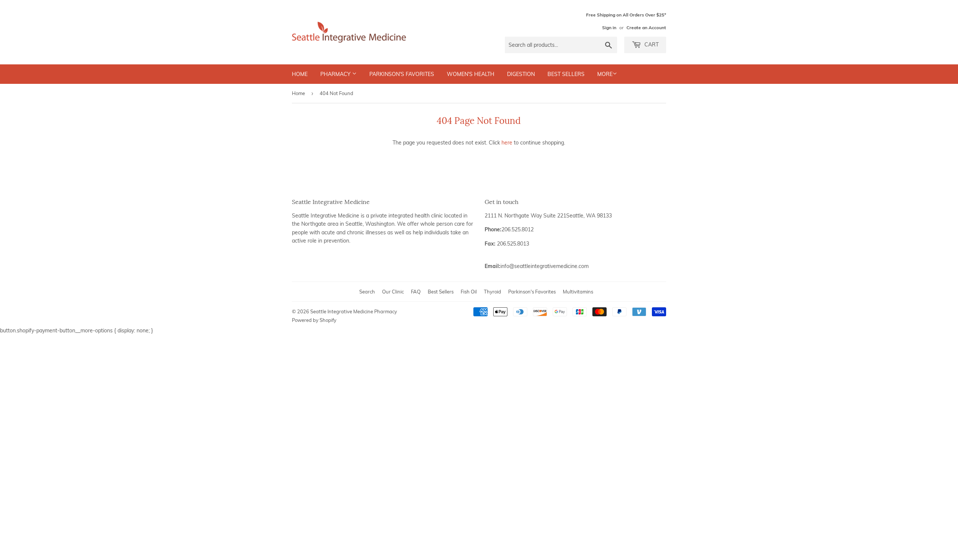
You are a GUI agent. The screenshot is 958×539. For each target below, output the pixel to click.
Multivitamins (578, 292)
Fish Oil (469, 292)
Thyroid (492, 292)
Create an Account (646, 27)
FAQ (416, 292)
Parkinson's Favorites (401, 74)
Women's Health (470, 74)
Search (367, 292)
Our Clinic (393, 292)
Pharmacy (336, 74)
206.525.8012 (517, 229)
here (506, 142)
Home (300, 74)
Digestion (521, 74)
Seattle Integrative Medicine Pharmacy (353, 311)
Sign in (609, 27)
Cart (651, 44)
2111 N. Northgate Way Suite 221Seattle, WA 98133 (548, 215)
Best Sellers (566, 74)
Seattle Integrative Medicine (325, 215)
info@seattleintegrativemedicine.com (544, 266)
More (605, 74)
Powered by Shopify (314, 320)
